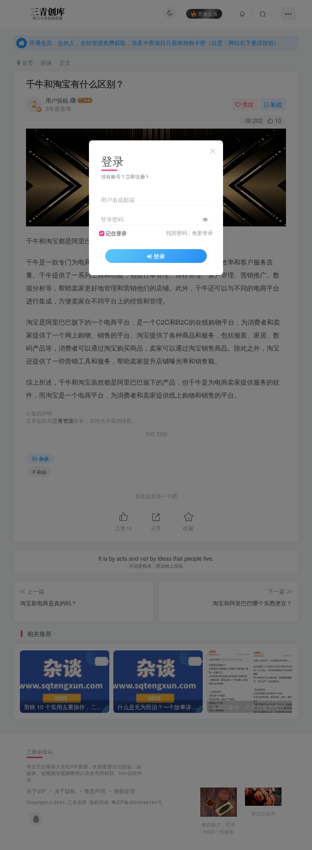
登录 (159, 256)
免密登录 (202, 233)
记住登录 (116, 233)
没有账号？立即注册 (123, 176)
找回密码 (176, 233)
